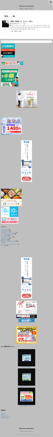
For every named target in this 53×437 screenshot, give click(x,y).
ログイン (3, 413)
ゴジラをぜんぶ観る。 (6, 236)
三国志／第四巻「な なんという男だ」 (22, 21)
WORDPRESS (4, 229)
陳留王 (29, 29)
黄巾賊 (33, 29)
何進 (45, 25)
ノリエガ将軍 (22, 25)
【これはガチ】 (5, 231)
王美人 (40, 27)
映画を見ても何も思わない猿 (8, 241)
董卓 (49, 27)
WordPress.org (4, 417)
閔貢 (23, 29)
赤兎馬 (20, 29)
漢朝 (37, 27)
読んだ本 (3, 245)
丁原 (35, 25)
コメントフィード (5, 416)
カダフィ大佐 (14, 25)
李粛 (31, 27)
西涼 (17, 29)
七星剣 (38, 25)
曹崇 (23, 27)
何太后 (41, 25)
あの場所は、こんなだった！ (8, 232)
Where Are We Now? (26, 6)
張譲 (20, 27)
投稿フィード (4, 414)
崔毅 (18, 27)
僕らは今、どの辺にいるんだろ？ (26, 431)
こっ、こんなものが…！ (7, 233)
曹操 (26, 27)
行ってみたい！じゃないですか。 (9, 244)
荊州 (46, 27)
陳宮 (26, 29)
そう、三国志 (22, 23)
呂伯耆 (11, 27)
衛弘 (11, 29)
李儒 (29, 27)
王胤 (44, 27)
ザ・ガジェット (5, 238)
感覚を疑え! (4, 239)
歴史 (2, 242)
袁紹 (14, 29)
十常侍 (48, 25)
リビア (31, 25)
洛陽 (34, 27)
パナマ (27, 25)
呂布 (15, 27)
